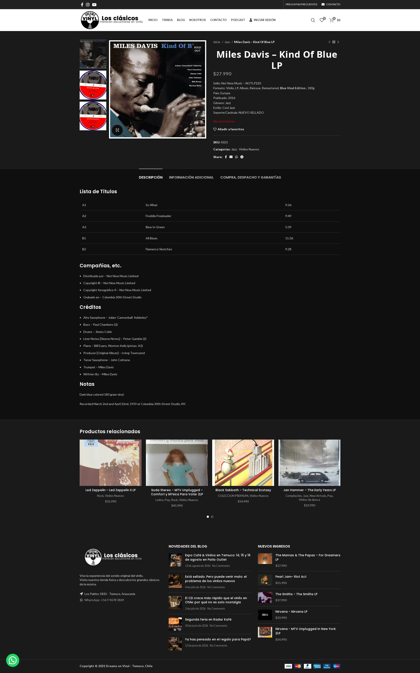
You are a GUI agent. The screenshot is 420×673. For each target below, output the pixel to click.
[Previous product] (329, 42)
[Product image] (111, 463)
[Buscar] (313, 20)
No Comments (221, 565)
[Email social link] (231, 157)
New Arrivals (318, 495)
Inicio (217, 42)
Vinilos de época (309, 499)
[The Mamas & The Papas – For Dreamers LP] (265, 560)
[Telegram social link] (242, 157)
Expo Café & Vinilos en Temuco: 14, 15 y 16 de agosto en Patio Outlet (217, 557)
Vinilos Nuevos (249, 149)
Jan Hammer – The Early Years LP (309, 490)
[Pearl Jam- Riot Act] (265, 580)
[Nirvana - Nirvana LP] (265, 615)
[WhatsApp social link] (236, 157)
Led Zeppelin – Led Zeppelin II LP (111, 490)
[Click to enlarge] (117, 130)
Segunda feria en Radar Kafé (208, 619)
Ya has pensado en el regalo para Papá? (218, 639)
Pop (167, 500)
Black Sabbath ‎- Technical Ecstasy (243, 490)
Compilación (293, 495)
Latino (159, 500)
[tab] (151, 175)
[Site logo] (112, 20)
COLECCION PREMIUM (233, 495)
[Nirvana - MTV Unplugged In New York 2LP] (265, 634)
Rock (100, 495)
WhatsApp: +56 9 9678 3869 (104, 600)
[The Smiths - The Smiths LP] (265, 597)
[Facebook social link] (82, 4)
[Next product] (338, 42)
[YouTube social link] (94, 4)
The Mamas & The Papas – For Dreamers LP (307, 557)
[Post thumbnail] (175, 560)
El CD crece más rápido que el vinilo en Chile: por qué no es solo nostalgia (216, 600)
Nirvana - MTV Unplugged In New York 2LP (305, 631)
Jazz (227, 42)
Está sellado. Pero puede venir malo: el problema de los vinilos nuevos (216, 578)
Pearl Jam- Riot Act (290, 577)
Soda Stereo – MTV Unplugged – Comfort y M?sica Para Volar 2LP (177, 492)
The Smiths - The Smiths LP (296, 594)
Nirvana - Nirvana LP (291, 612)
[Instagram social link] (88, 4)
